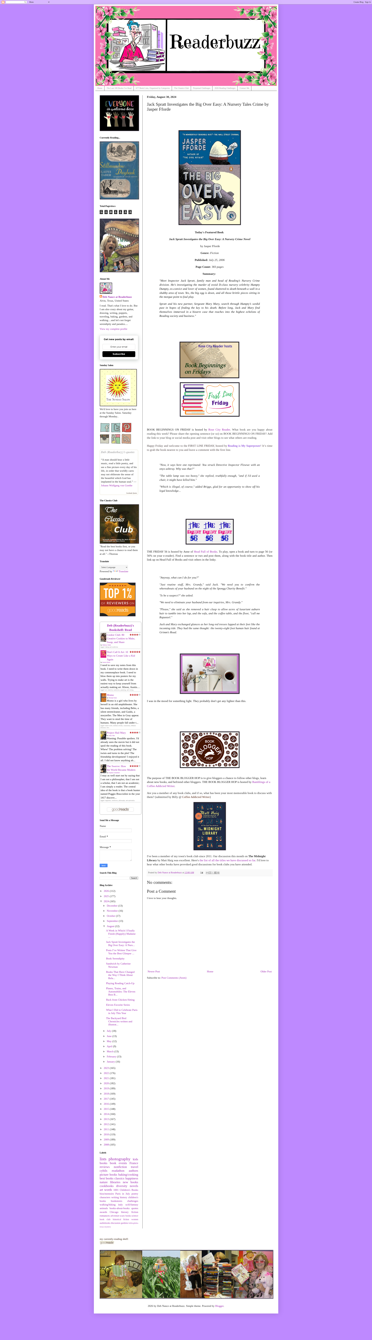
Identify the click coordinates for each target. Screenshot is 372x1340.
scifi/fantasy (131, 1204)
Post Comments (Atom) (173, 977)
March (110, 1051)
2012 (107, 1124)
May (109, 1041)
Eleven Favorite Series (118, 1004)
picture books (108, 1174)
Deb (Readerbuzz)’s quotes (118, 452)
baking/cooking (128, 1174)
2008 (107, 1144)
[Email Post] (201, 872)
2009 (107, 1139)
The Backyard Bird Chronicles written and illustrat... (119, 1021)
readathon (118, 1170)
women (134, 1219)
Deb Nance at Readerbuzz (117, 296)
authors (133, 1170)
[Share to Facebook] (215, 872)
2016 (107, 1103)
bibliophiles (133, 1223)
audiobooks (105, 1223)
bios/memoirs (107, 1193)
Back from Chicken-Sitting (120, 999)
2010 (107, 1134)
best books (106, 1178)
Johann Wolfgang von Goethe (116, 485)
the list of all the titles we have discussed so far (227, 860)
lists (103, 1159)
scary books (125, 1215)
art (101, 1189)
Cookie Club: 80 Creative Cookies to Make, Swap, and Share (121, 638)
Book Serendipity (115, 958)
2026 (107, 890)
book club (105, 1219)
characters (105, 1197)
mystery (107, 1227)
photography (119, 1159)
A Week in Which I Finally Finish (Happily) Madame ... (121, 933)
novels (134, 1186)
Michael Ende (113, 698)
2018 (107, 1093)
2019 (107, 1088)
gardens (124, 1223)
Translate (123, 571)
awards (103, 1212)
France (133, 1163)
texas (102, 1227)
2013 (107, 1119)
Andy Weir (112, 735)
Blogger (219, 1305)
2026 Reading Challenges (225, 88)
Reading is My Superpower (244, 445)
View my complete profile (113, 328)
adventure (114, 1215)
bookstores (116, 1200)
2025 (107, 896)
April (110, 1046)
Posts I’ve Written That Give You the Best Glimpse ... (121, 952)
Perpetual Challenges (201, 88)
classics (119, 1178)
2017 (107, 1098)
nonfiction (120, 1167)
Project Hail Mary (116, 732)
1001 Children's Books (125, 1189)
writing (115, 1197)
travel (134, 1167)
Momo (110, 695)
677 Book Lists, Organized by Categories (153, 88)
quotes (134, 1208)
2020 (107, 1083)
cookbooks (107, 1186)
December (112, 905)
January (111, 1061)
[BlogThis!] (210, 872)
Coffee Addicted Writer (195, 796)
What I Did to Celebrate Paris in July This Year (121, 1011)
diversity (121, 1186)
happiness (131, 1178)
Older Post (266, 971)
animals (104, 1208)
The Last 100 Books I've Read (119, 88)
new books (130, 1182)
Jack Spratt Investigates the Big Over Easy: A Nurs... (120, 943)
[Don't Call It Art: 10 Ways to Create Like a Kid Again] (104, 656)
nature (104, 1182)
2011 (107, 1129)
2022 (107, 1073)
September (113, 920)
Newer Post (154, 971)
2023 (107, 1068)
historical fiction (121, 1219)
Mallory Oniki (106, 645)
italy (120, 1204)
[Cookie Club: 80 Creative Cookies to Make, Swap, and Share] (104, 641)
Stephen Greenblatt (114, 772)
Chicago (114, 1212)
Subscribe (119, 354)
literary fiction (129, 1212)
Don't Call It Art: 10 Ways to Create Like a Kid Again (121, 656)
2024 (107, 901)
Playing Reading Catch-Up (120, 983)
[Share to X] (212, 872)
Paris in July (122, 1193)
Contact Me (244, 88)
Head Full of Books (205, 551)
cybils (103, 1170)
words (108, 1189)
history (123, 1197)
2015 (107, 1108)
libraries (115, 1182)
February (112, 1056)
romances (105, 1215)
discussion (115, 1223)
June (109, 1036)
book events (118, 1163)
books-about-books (120, 1208)
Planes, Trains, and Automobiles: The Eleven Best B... (120, 991)
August (111, 926)
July (109, 1030)
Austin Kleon (106, 662)
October (111, 915)
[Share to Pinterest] (218, 872)
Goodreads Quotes (131, 493)
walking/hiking (108, 1204)
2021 (107, 1078)
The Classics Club (181, 88)
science (135, 1215)
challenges (132, 1200)
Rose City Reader (219, 429)
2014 (107, 1114)
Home (99, 88)
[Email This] (207, 872)
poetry (135, 1193)
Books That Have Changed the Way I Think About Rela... (120, 975)
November (113, 910)
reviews (105, 1167)
